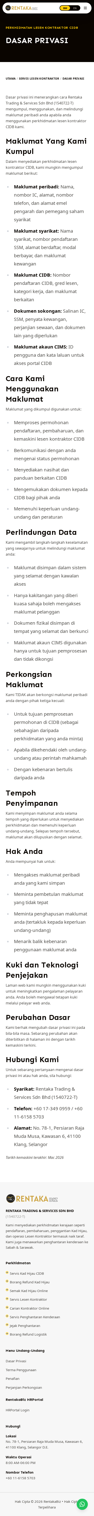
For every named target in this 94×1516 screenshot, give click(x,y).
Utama (11, 79)
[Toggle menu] (85, 8)
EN (75, 8)
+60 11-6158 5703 (20, 1478)
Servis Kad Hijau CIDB (27, 1273)
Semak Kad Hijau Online (29, 1290)
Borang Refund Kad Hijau (30, 1282)
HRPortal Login (17, 1410)
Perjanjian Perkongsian (24, 1387)
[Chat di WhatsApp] (82, 1504)
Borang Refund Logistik (28, 1334)
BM (65, 8)
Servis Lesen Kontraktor (39, 79)
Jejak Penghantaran (25, 1325)
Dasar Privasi (16, 1361)
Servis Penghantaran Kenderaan (35, 1317)
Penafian (12, 1378)
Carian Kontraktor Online (29, 1308)
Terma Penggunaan (21, 1370)
